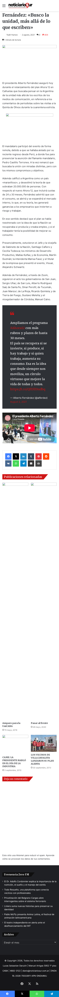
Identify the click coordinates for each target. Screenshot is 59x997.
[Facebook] (8, 456)
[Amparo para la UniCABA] (15, 601)
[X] (16, 456)
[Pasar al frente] (44, 601)
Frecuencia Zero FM (16, 874)
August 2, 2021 (18, 401)
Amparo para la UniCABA (11, 725)
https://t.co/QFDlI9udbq (27, 389)
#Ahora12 (17, 328)
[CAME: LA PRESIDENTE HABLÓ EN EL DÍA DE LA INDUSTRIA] (15, 744)
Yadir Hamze (12, 35)
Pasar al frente (39, 723)
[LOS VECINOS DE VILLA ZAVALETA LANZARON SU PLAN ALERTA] (44, 743)
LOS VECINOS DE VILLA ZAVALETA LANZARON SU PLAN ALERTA (42, 759)
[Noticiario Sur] (20, 5)
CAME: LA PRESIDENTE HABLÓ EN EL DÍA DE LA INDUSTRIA (14, 762)
